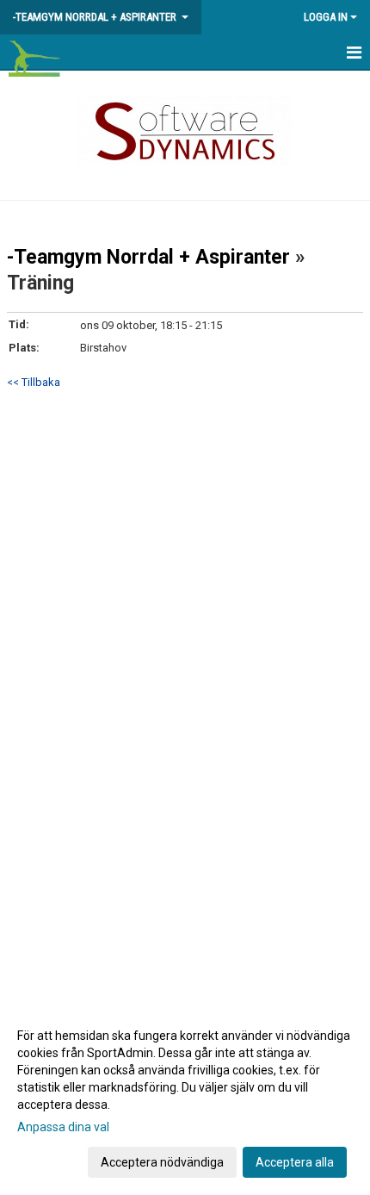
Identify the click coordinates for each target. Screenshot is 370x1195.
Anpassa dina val (63, 1127)
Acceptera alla (295, 1162)
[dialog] (185, 1098)
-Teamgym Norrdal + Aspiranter (148, 257)
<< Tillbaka (33, 382)
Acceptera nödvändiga (162, 1162)
